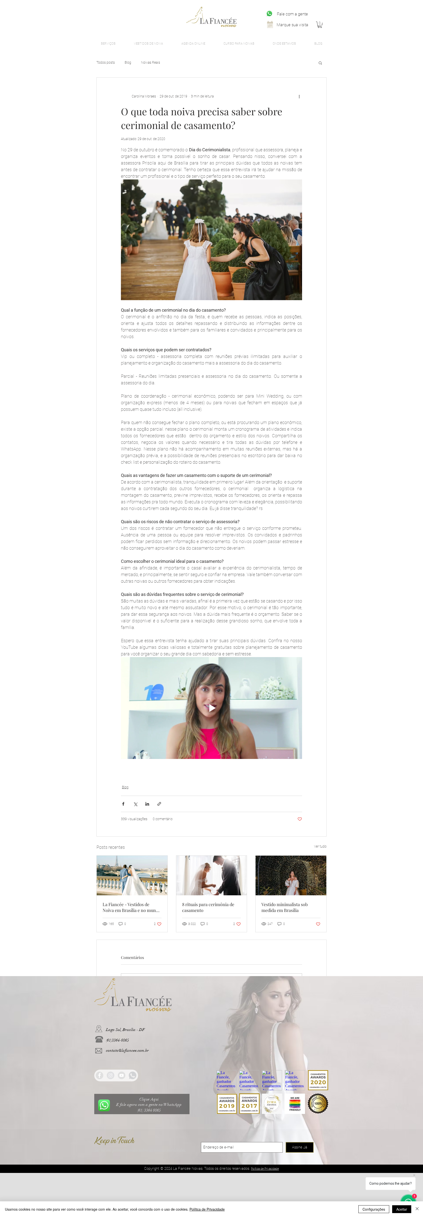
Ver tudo (320, 846)
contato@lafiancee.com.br (127, 1050)
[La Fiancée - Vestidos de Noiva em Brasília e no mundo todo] (132, 875)
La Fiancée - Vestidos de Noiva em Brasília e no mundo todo (132, 907)
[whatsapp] (132, 1075)
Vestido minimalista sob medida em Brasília (284, 907)
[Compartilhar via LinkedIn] (147, 804)
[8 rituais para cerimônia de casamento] (211, 875)
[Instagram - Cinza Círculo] (110, 1075)
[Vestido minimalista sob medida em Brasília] (291, 875)
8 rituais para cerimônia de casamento (208, 907)
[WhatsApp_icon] (269, 13)
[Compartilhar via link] (159, 804)
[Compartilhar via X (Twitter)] (135, 804)
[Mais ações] (299, 96)
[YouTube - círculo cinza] (121, 1075)
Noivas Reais (150, 62)
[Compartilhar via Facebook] (123, 804)
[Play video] (211, 708)
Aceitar (401, 1209)
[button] (320, 25)
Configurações (374, 1209)
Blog (128, 62)
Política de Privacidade (207, 1209)
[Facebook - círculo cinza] (99, 1075)
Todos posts (105, 62)
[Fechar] (417, 1209)
